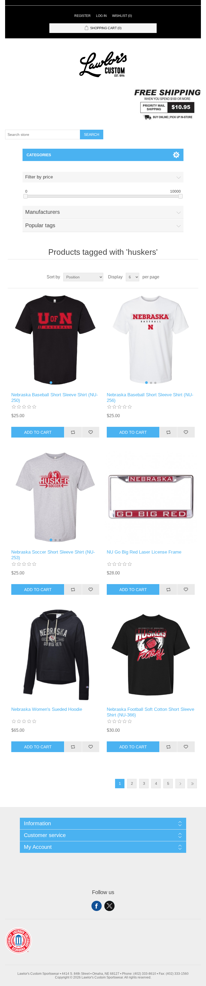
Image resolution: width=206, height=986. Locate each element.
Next (180, 783)
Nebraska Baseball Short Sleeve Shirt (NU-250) (54, 397)
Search (91, 134)
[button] (51, 382)
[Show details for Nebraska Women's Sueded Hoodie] (55, 654)
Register (82, 16)
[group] (55, 340)
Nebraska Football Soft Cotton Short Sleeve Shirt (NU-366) (150, 712)
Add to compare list (73, 432)
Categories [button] (39, 155)
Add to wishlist (91, 432)
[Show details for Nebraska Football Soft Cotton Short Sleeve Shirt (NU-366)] (150, 654)
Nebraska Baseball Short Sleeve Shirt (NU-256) (150, 397)
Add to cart (38, 432)
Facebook (96, 906)
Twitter (109, 906)
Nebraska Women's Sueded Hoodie (46, 709)
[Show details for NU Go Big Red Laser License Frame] (150, 497)
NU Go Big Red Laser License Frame (144, 552)
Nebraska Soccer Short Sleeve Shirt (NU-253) (53, 555)
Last (192, 783)
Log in (101, 16)
